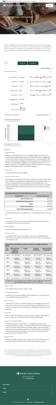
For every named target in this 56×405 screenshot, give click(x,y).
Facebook (28, 399)
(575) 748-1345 (30, 378)
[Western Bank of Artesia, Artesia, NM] (14, 5)
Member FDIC (29, 402)
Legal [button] (5, 388)
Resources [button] (6, 384)
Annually (24, 108)
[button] (28, 71)
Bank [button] (4, 392)
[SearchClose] (44, 5)
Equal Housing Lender (39, 402)
